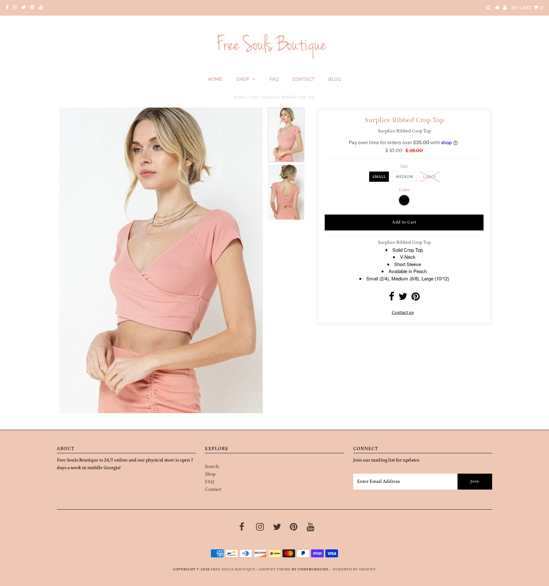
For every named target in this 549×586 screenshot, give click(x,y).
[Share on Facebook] (391, 298)
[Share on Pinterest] (415, 298)
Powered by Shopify (354, 569)
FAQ (274, 79)
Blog (334, 79)
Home (215, 79)
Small (379, 176)
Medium (404, 176)
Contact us (403, 312)
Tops (254, 97)
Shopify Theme (275, 569)
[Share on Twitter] (402, 298)
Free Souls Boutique (233, 569)
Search (212, 466)
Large (429, 176)
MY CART (527, 8)
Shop (242, 79)
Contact (303, 79)
